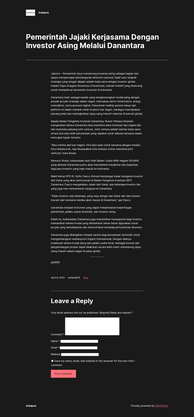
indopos (43, 12)
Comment (57, 334)
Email (55, 347)
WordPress (161, 405)
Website (55, 354)
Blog (85, 277)
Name (55, 341)
